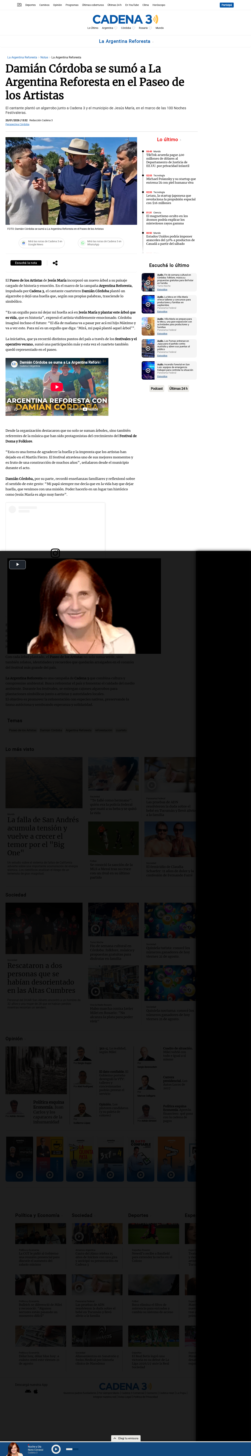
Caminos (44, 5)
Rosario (143, 28)
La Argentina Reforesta (125, 41)
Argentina (107, 28)
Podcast (157, 388)
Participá (227, 5)
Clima (145, 5)
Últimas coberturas (93, 5)
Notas (44, 57)
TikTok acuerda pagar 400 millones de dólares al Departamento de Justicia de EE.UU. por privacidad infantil (167, 160)
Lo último (168, 139)
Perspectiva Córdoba (17, 124)
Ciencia (157, 212)
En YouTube (132, 5)
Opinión (57, 5)
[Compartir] (55, 263)
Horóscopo (159, 5)
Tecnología (159, 175)
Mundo (160, 28)
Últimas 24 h (114, 5)
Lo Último (92, 28)
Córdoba (126, 28)
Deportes (30, 5)
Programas (72, 5)
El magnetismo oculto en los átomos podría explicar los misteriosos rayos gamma (167, 219)
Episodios (162, 289)
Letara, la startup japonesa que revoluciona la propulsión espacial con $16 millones (171, 199)
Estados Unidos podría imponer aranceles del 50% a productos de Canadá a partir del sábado (170, 240)
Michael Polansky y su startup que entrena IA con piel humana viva (171, 180)
